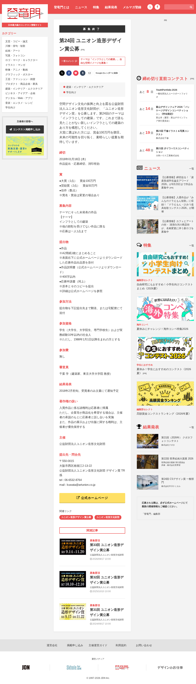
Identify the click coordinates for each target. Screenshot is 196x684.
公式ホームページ (94, 498)
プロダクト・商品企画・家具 (21, 83)
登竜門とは (61, 7)
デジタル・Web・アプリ (19, 98)
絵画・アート (12, 50)
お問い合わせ (144, 645)
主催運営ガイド (98, 645)
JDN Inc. (105, 678)
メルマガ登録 (132, 7)
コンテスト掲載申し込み (26, 129)
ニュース (81, 7)
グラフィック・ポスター (19, 74)
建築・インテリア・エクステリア (24, 88)
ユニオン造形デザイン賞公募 (76, 517)
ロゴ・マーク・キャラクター (21, 60)
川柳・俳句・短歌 (15, 45)
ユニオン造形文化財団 (107, 517)
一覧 (191, 168)
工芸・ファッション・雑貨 (20, 79)
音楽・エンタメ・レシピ (19, 102)
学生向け (10, 107)
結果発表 (111, 7)
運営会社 (52, 645)
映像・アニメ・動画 (16, 69)
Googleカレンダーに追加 (107, 73)
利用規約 (121, 645)
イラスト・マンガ (15, 64)
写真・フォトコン (15, 55)
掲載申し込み (75, 645)
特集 (96, 7)
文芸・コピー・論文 (16, 41)
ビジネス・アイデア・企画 (20, 93)
